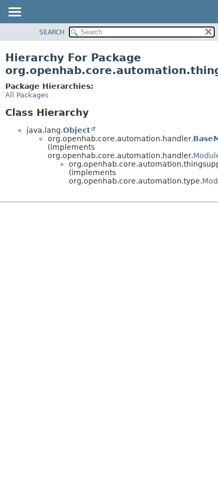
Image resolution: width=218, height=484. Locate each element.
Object (76, 130)
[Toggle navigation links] (14, 12)
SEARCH (52, 32)
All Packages (27, 95)
